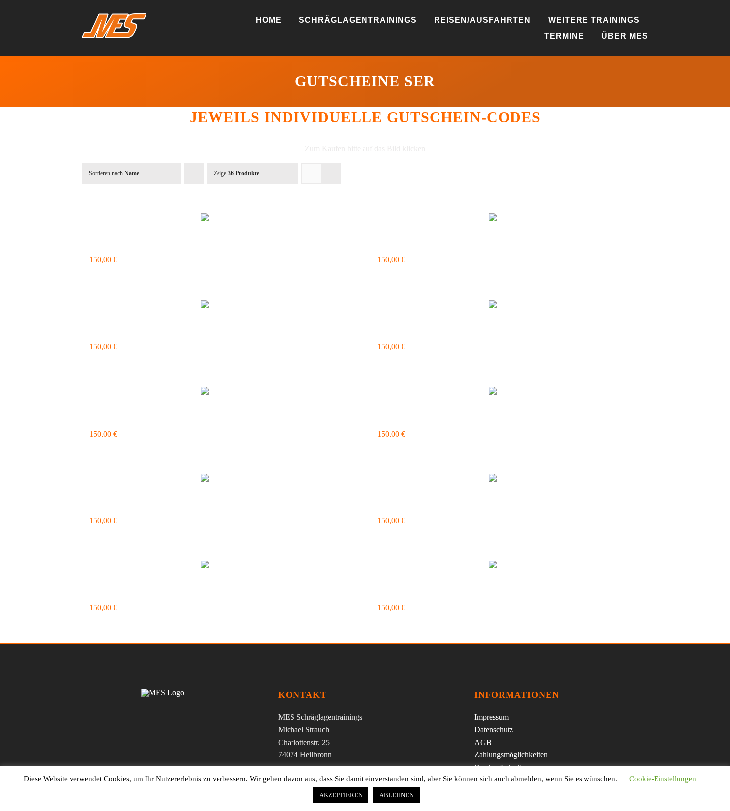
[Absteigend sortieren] (194, 173)
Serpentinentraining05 (169, 418)
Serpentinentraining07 (169, 505)
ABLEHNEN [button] (396, 795)
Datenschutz (493, 729)
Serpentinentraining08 (457, 505)
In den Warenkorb (117, 278)
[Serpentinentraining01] (221, 219)
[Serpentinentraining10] (509, 567)
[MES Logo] (162, 692)
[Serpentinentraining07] (221, 480)
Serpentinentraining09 (169, 592)
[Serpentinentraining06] (509, 393)
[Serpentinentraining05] (221, 393)
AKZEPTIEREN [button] (341, 795)
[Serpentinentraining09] (221, 567)
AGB (483, 742)
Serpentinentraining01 (169, 244)
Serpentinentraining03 (169, 331)
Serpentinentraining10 (457, 592)
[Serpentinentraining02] (509, 219)
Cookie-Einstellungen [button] (662, 779)
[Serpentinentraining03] (221, 306)
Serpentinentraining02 (457, 244)
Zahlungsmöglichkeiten (511, 754)
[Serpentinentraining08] (509, 480)
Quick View (338, 278)
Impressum (491, 717)
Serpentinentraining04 (457, 331)
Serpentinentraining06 (457, 418)
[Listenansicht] (331, 173)
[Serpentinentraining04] (509, 306)
